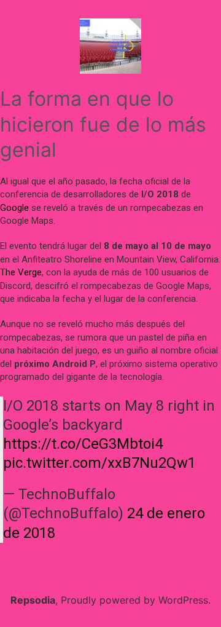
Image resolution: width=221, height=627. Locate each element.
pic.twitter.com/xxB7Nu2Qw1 (99, 462)
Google (14, 207)
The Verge (21, 272)
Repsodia (32, 600)
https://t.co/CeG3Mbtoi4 (83, 443)
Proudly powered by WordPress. (136, 600)
